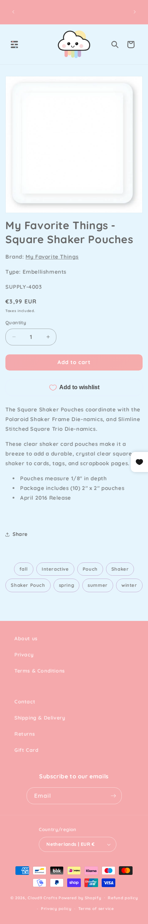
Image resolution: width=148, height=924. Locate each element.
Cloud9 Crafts (42, 897)
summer (98, 585)
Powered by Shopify (80, 897)
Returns (24, 734)
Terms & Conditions (39, 671)
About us (26, 638)
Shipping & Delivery (39, 718)
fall (23, 569)
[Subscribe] (113, 795)
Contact (24, 701)
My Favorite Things (52, 256)
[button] (14, 44)
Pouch (90, 569)
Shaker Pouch (28, 585)
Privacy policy (56, 908)
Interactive (55, 569)
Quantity (15, 322)
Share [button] (20, 534)
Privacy (23, 654)
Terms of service (96, 908)
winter (129, 585)
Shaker (120, 569)
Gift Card (26, 750)
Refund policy (123, 897)
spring (66, 585)
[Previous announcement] (13, 12)
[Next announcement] (135, 12)
